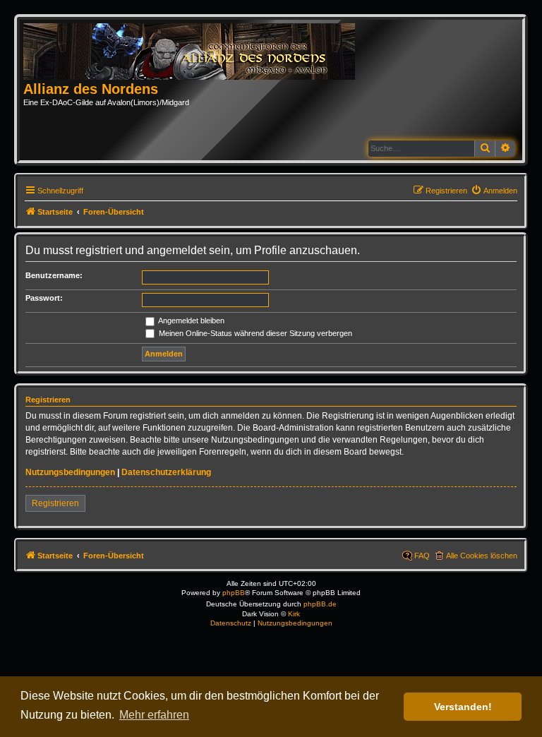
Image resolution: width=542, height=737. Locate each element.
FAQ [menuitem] (422, 555)
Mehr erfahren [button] (154, 715)
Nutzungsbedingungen (70, 472)
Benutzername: (54, 275)
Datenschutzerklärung (166, 472)
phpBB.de (320, 604)
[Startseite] (193, 52)
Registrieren (55, 503)
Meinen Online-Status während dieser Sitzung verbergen (254, 333)
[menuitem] (494, 190)
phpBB (233, 593)
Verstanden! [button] (463, 706)
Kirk (294, 614)
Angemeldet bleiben (190, 320)
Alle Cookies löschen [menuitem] (481, 555)
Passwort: (44, 298)
